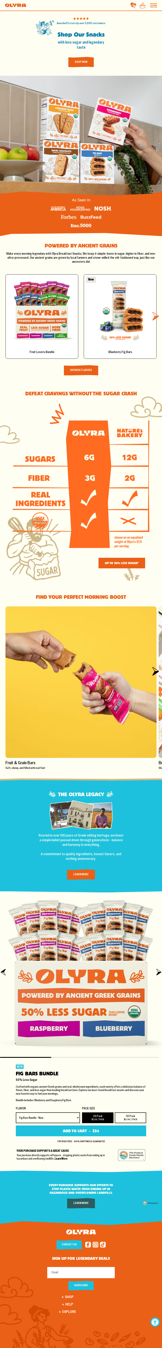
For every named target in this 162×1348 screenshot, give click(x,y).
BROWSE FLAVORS (81, 370)
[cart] (141, 5)
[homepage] (15, 5)
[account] (133, 5)
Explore (69, 1312)
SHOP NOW (81, 62)
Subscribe (81, 1285)
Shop (69, 1297)
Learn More (81, 874)
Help (69, 1304)
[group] (81, 688)
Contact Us (69, 1244)
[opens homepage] (81, 1233)
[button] (155, 316)
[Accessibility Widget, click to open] (155, 1322)
